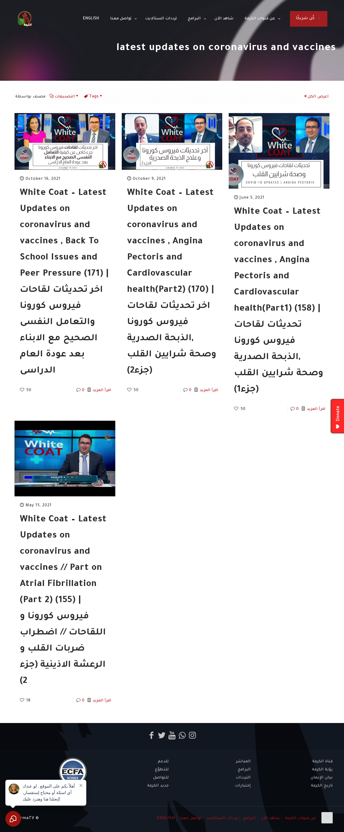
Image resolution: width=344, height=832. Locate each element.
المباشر (243, 762)
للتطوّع (162, 770)
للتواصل (161, 778)
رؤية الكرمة (322, 770)
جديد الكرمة (158, 786)
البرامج (244, 770)
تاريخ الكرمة (322, 786)
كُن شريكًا (305, 18)
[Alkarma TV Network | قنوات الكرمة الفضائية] (25, 19)
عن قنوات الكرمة (300, 818)
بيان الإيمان (322, 778)
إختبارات (243, 786)
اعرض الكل (318, 97)
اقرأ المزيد (102, 390)
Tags (94, 97)
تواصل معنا (190, 818)
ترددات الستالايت (222, 818)
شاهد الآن (270, 818)
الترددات (243, 778)
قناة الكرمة (322, 762)
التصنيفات (65, 97)
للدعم (163, 762)
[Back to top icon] (327, 817)
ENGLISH (166, 818)
